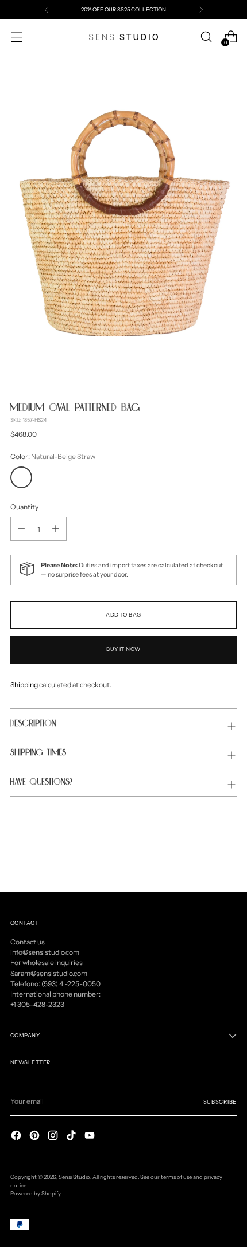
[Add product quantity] (21, 528)
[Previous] (46, 9)
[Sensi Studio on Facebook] (17, 1137)
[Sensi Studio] (123, 37)
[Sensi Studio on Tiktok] (72, 1137)
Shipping (24, 684)
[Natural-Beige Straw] (21, 477)
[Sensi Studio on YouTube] (91, 1137)
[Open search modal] (206, 37)
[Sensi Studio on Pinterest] (36, 1137)
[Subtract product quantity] (55, 528)
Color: (52, 456)
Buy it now (123, 649)
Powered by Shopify (35, 1193)
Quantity (24, 507)
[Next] (201, 9)
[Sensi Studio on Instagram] (54, 1137)
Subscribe (220, 1102)
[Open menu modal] (16, 37)
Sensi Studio (74, 1177)
